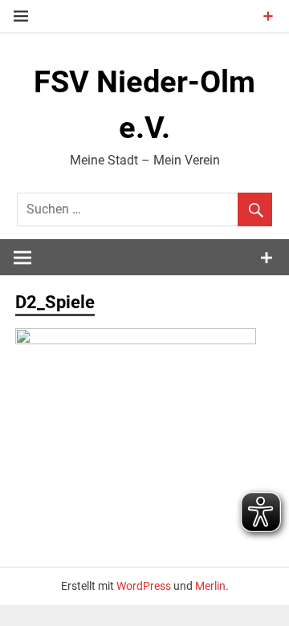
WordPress (143, 585)
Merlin (210, 585)
